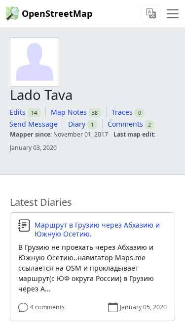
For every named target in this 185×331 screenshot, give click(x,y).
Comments (125, 124)
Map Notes (69, 112)
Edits (17, 112)
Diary (76, 124)
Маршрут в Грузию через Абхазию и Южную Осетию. (97, 229)
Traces (122, 112)
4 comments (47, 307)
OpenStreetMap (57, 13)
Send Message (33, 124)
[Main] (172, 13)
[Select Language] (151, 13)
